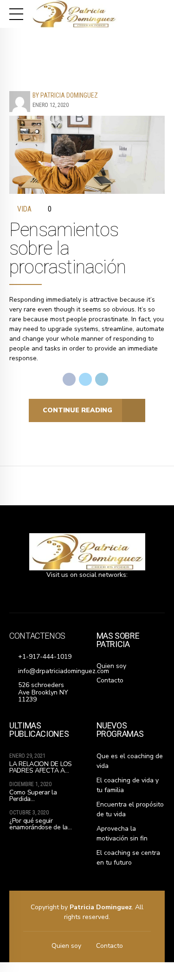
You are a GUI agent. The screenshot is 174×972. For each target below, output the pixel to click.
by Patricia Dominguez (65, 95)
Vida (24, 209)
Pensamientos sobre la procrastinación (67, 248)
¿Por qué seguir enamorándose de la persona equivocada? (39, 827)
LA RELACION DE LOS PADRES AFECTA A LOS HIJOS (40, 770)
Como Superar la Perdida (33, 795)
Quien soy (111, 665)
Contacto (110, 680)
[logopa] (87, 551)
